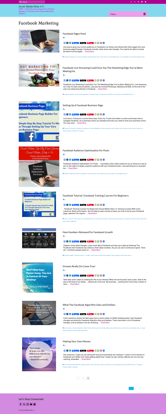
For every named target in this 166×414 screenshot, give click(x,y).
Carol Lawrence (68, 328)
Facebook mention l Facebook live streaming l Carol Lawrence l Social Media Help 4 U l (111, 94)
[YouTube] (31, 404)
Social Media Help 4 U (31, 6)
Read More (89, 51)
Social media (125, 328)
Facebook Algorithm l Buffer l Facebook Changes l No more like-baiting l (91, 328)
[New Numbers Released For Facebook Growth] (39, 238)
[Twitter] (24, 404)
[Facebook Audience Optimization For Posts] (39, 166)
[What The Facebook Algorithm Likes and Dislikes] (39, 313)
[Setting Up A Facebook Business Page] (39, 121)
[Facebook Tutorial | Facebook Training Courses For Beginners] (39, 204)
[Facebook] (20, 404)
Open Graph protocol (116, 328)
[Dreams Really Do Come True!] (39, 279)
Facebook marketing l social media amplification (76, 94)
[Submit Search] (20, 1)
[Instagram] (27, 404)
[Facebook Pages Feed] (39, 41)
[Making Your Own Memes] (39, 354)
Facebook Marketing (95, 128)
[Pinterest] (34, 404)
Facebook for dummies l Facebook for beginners (76, 128)
